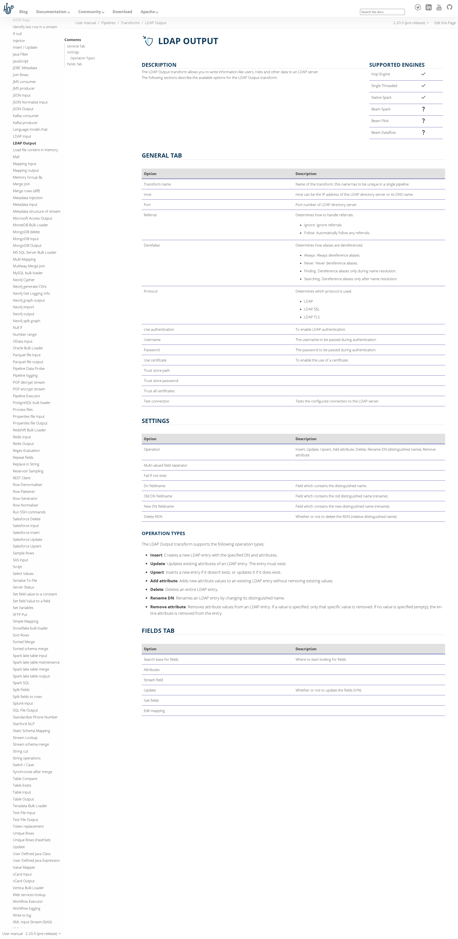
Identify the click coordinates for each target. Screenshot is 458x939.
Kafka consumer (26, 115)
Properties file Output (30, 423)
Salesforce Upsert (27, 546)
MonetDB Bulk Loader (30, 224)
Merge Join (21, 183)
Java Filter (20, 54)
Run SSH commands (29, 512)
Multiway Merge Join (29, 265)
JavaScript (20, 61)
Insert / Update (25, 47)
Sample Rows (23, 553)
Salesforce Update (27, 539)
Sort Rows (21, 635)
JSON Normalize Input (30, 101)
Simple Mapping (25, 621)
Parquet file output (28, 361)
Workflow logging (26, 908)
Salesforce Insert (26, 532)
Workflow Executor (28, 901)
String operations (27, 757)
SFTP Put (20, 614)
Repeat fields (23, 457)
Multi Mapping (24, 259)
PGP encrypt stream (29, 389)
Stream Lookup (25, 737)
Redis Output (23, 443)
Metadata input (25, 204)
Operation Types (82, 58)
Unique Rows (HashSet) (31, 839)
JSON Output (23, 108)
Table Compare (25, 778)
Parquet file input (27, 354)
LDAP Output (24, 142)
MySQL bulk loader (28, 272)
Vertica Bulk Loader (28, 887)
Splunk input (23, 703)
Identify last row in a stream (35, 26)
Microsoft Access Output (32, 218)
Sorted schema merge (30, 648)
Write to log (22, 915)
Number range (24, 334)
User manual (85, 22)
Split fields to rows (27, 696)
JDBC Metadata (25, 67)
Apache (148, 11)
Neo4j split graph (26, 320)
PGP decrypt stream (29, 382)
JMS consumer (24, 81)
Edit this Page (445, 22)
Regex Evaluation (26, 450)
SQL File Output (25, 710)
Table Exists (22, 785)
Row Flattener (24, 491)
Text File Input (24, 812)
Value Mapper (24, 867)
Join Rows (20, 74)
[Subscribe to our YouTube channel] (440, 9)
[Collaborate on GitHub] (450, 9)
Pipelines (108, 22)
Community (89, 11)
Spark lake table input (30, 655)
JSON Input (22, 95)
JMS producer (24, 88)
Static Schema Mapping (31, 730)
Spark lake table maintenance (36, 662)
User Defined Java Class (32, 853)
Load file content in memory (35, 149)
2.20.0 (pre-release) (409, 22)
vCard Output (24, 880)
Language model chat (30, 129)
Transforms (130, 22)
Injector (19, 40)
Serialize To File (25, 580)
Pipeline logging (25, 375)
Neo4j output (23, 313)
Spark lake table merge (31, 669)
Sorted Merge (24, 641)
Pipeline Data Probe (29, 368)
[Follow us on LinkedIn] (429, 9)
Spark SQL (21, 682)
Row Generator (25, 498)
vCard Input (22, 874)
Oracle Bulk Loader (28, 348)
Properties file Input (29, 416)
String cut (20, 751)
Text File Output (25, 819)
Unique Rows (23, 833)
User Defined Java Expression (36, 860)
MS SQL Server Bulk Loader (35, 252)
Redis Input (22, 436)
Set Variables (23, 607)
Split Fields (21, 689)
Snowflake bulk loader (30, 628)
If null (17, 33)
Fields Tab (74, 64)
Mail (16, 156)
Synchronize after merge (32, 771)
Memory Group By (27, 177)
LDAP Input (22, 136)
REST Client (22, 477)
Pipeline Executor (26, 395)
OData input (22, 341)
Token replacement (28, 826)
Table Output (23, 798)
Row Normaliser (25, 505)
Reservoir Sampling (28, 471)
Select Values (23, 573)
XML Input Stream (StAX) (32, 921)
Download (122, 11)
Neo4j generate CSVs (30, 286)
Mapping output (26, 170)
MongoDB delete (26, 231)
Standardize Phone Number (35, 717)
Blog (23, 11)
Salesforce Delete (27, 518)
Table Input (22, 792)
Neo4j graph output (29, 300)
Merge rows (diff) (26, 190)
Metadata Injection (28, 197)
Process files (23, 409)
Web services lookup (29, 894)
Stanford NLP (24, 723)
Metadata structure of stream (36, 211)
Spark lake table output (31, 676)
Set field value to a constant (35, 594)
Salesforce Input (26, 525)
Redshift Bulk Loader (29, 430)
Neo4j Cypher (24, 279)
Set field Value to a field (31, 600)
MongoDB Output (27, 245)
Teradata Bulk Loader (30, 805)
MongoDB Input (26, 238)
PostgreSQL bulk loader (32, 402)
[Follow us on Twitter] (418, 9)
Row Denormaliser (27, 484)
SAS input (20, 559)
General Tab (76, 46)
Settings (73, 52)
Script (17, 566)
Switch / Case (23, 764)
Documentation (51, 11)
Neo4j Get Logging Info (31, 293)
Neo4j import (23, 307)
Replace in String (26, 464)
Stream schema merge (31, 744)
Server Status (23, 587)
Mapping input (24, 163)
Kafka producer (25, 122)
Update (19, 846)
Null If (17, 327)
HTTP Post (21, 20)
